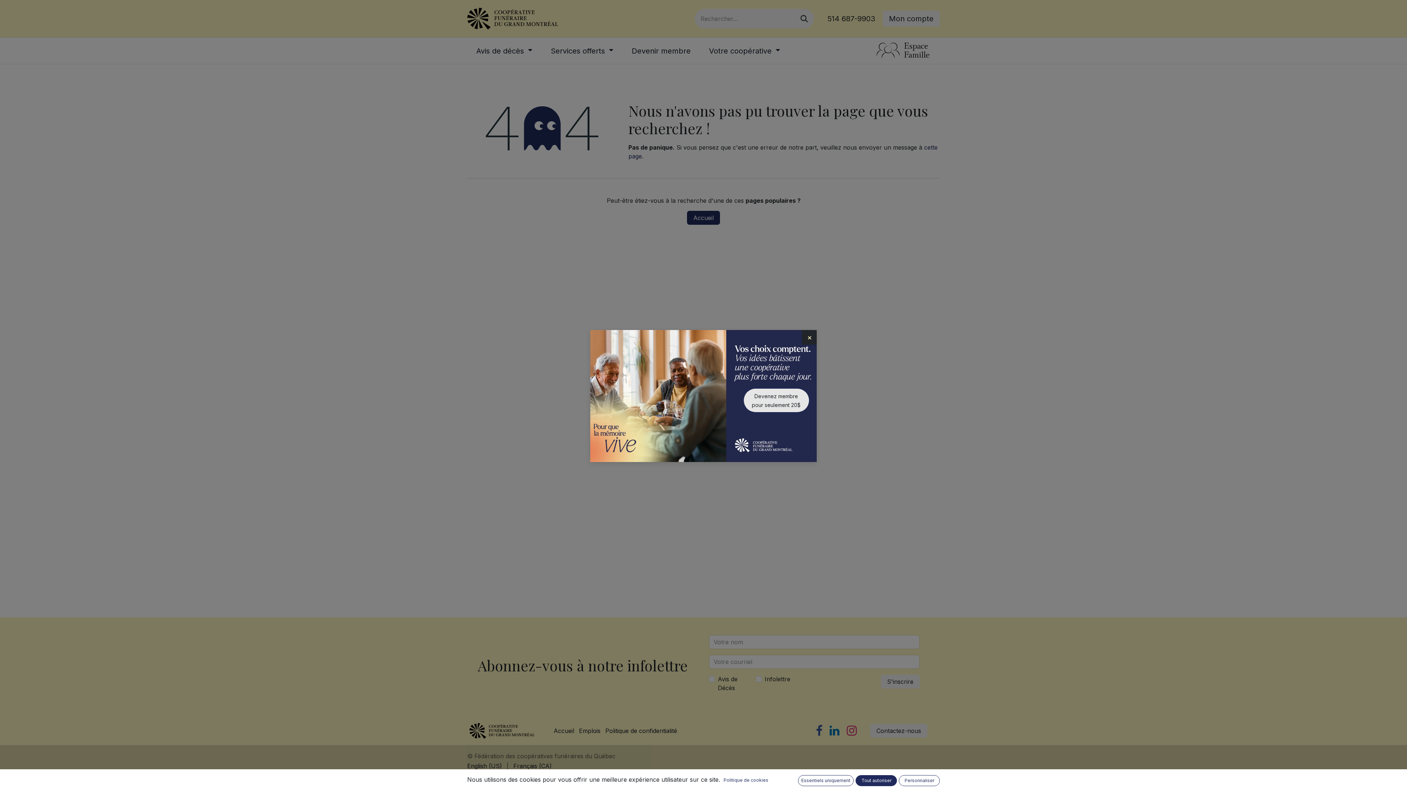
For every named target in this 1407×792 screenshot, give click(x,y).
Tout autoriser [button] (876, 780)
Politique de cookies (746, 780)
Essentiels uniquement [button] (825, 780)
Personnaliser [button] (919, 780)
